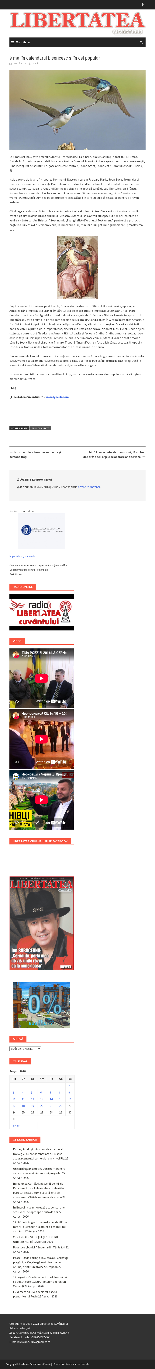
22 (60, 1106)
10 (14, 1099)
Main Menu (23, 42)
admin (35, 63)
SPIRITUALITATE (40, 428)
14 (51, 1099)
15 (60, 1099)
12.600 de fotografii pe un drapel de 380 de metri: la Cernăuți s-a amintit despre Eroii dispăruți (40, 1226)
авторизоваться (89, 487)
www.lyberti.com (57, 397)
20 (41, 1106)
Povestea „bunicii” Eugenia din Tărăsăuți (39, 1247)
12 (32, 1099)
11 (23, 1099)
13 (41, 1099)
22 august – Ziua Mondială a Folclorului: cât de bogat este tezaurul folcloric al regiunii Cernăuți (40, 1281)
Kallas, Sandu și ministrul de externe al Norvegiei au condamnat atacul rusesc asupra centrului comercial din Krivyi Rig (39, 1153)
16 (69, 1099)
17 (14, 1106)
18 (23, 1106)
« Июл (16, 1125)
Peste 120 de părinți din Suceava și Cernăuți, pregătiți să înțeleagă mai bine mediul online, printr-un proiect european (40, 1262)
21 (51, 1106)
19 (32, 1106)
